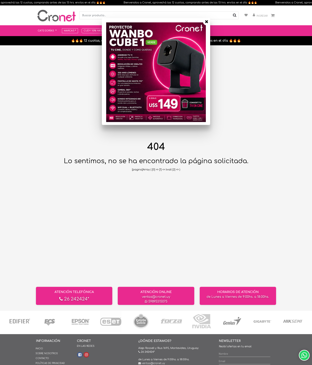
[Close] (206, 21)
